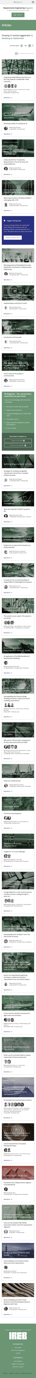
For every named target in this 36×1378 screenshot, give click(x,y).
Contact (18, 1353)
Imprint (11, 1373)
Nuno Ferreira (20, 708)
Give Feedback (18, 1361)
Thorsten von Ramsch (20, 551)
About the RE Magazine (18, 1350)
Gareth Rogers (18, 479)
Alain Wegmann (19, 626)
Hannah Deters (22, 89)
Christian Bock (18, 273)
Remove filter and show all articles (25, 53)
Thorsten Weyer (8, 1109)
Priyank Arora (18, 940)
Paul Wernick (19, 904)
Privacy (17, 1373)
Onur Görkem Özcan (25, 1154)
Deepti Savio (12, 1193)
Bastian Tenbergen (14, 1108)
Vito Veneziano (27, 904)
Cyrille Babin (18, 168)
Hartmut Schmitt (12, 91)
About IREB (18, 1347)
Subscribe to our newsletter (17, 445)
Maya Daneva (22, 750)
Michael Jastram (13, 1065)
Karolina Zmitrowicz (20, 379)
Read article (7, 97)
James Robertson (24, 821)
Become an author (18, 1367)
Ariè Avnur (17, 1231)
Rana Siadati (12, 904)
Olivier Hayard (27, 626)
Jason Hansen (18, 983)
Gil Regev (11, 626)
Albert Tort (17, 1308)
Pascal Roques (12, 1271)
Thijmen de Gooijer (14, 1023)
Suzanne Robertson (14, 821)
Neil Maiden (18, 127)
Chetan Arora (18, 204)
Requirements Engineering (18, 9)
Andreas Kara (21, 1065)
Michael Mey (18, 307)
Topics (19, 15)
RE (18, 2)
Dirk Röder (19, 859)
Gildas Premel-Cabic (14, 666)
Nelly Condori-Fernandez (14, 752)
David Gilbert (12, 859)
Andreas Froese (17, 1109)
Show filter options (15, 45)
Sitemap (5, 1373)
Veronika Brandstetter (15, 1111)
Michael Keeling (24, 1023)
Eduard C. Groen (13, 89)
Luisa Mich (21, 784)
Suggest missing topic (13, 237)
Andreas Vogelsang (25, 1108)
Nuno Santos (12, 708)
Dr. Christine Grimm (14, 1154)
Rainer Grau (18, 586)
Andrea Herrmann (14, 750)
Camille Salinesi (19, 515)
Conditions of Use (26, 1373)
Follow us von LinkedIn (17, 440)
